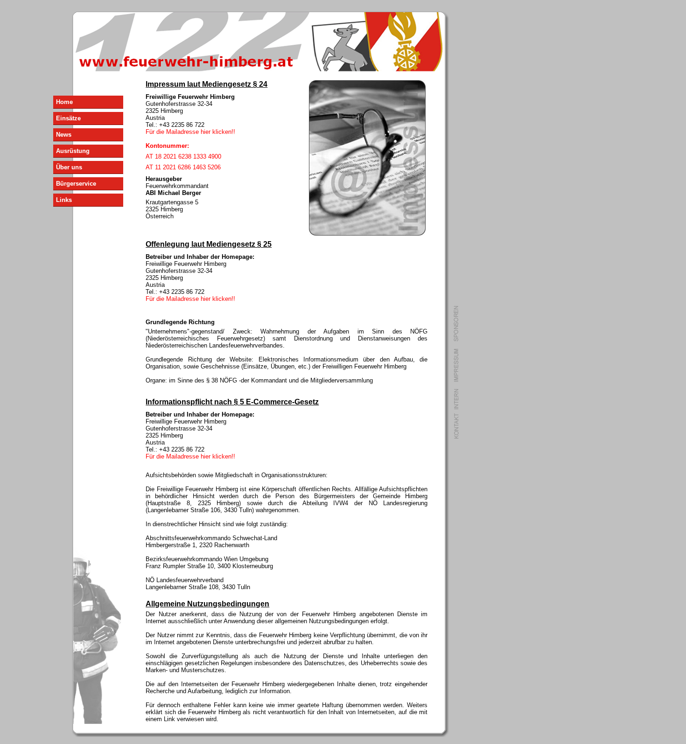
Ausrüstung (73, 150)
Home (64, 101)
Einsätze (68, 118)
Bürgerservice (76, 183)
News (63, 134)
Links (64, 199)
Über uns (69, 167)
